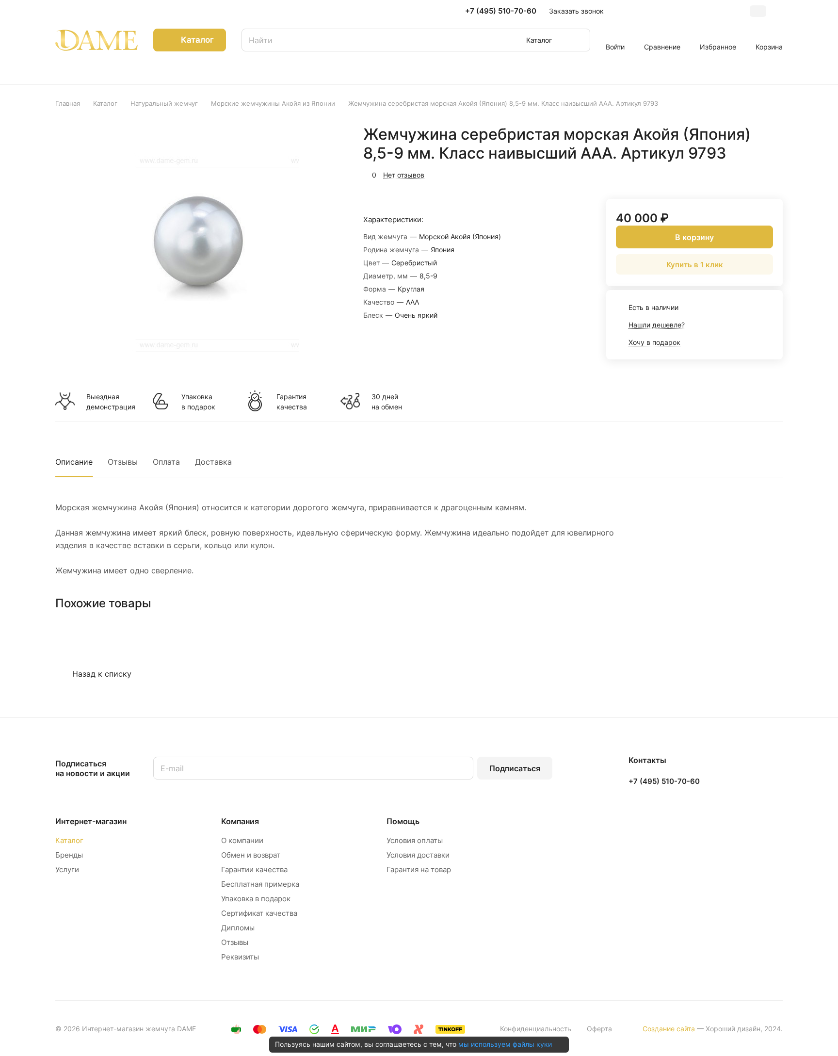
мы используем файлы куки (505, 1044)
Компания (240, 821)
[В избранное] (729, 173)
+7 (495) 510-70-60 (500, 11)
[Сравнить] (752, 173)
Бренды (69, 855)
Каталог (69, 840)
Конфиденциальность (535, 1028)
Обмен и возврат (250, 855)
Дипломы (238, 927)
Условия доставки (418, 855)
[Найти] (578, 40)
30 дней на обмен (386, 401)
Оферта (599, 1028)
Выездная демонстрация (110, 401)
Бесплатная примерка (260, 884)
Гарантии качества (254, 869)
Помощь (403, 821)
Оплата (166, 462)
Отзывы (123, 462)
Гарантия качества (291, 401)
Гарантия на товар (419, 869)
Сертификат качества (259, 913)
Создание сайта (669, 1028)
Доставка (213, 462)
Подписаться (514, 768)
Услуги (67, 869)
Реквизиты (240, 956)
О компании (242, 840)
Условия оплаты (415, 840)
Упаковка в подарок (198, 401)
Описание (74, 462)
